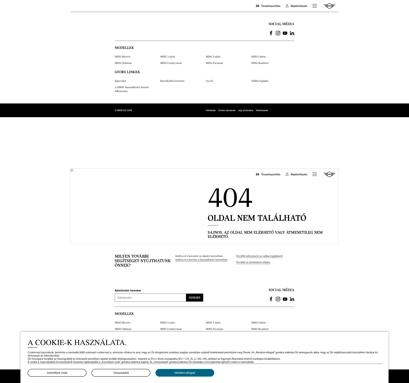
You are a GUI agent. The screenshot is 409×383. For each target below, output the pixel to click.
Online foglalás (259, 81)
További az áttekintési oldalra (253, 262)
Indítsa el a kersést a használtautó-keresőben (201, 259)
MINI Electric (123, 56)
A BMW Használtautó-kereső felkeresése (132, 89)
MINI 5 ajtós (213, 56)
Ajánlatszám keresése (128, 290)
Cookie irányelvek (226, 110)
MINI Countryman (171, 63)
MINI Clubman (123, 63)
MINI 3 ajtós (167, 56)
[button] (315, 6)
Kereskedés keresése (172, 81)
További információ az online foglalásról (259, 256)
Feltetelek (211, 110)
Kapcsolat (120, 81)
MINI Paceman (214, 63)
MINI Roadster (260, 63)
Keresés (194, 297)
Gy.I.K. (210, 81)
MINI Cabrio (258, 56)
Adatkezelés (262, 110)
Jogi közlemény (245, 110)
